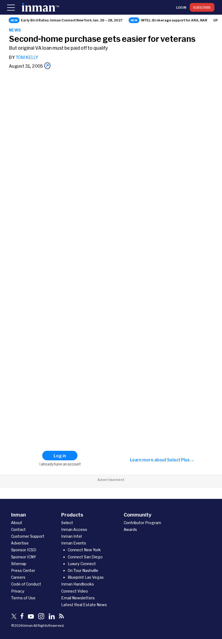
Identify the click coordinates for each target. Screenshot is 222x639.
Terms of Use (23, 598)
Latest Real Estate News (84, 604)
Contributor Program (142, 522)
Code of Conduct (26, 584)
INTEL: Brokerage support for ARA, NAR (174, 20)
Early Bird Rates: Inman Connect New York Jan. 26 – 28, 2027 (72, 20)
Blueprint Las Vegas (86, 577)
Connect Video (74, 591)
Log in (181, 7)
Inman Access (74, 529)
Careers (18, 577)
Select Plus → (180, 459)
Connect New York (84, 549)
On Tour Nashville (83, 570)
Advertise (20, 543)
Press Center (23, 570)
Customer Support (27, 536)
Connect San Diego (85, 557)
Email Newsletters (78, 598)
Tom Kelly (27, 57)
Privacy (17, 591)
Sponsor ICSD (23, 549)
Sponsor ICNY (23, 557)
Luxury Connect (82, 563)
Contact (18, 529)
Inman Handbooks (77, 584)
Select (67, 522)
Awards (130, 529)
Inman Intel (71, 536)
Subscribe (202, 7)
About (16, 522)
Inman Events (73, 543)
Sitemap (18, 563)
